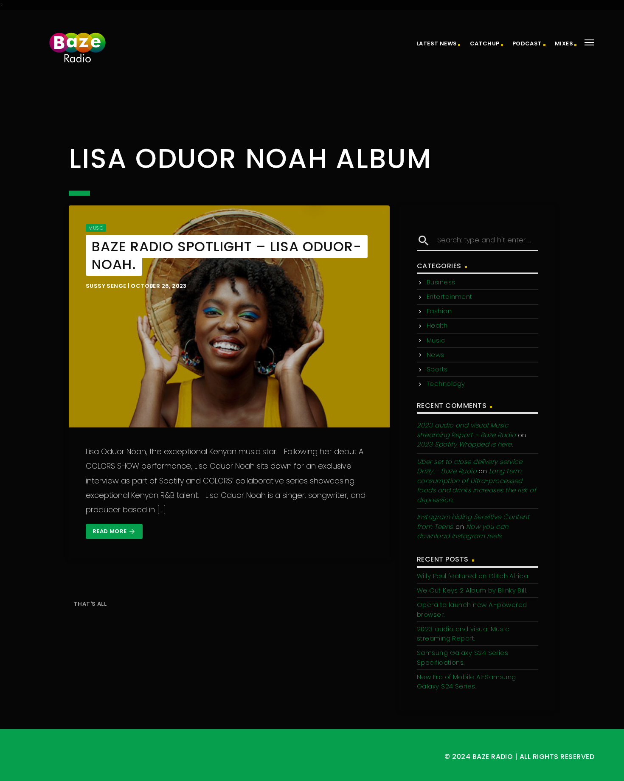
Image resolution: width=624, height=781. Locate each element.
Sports (437, 369)
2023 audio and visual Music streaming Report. (463, 633)
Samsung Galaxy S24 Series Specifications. (462, 657)
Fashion (439, 310)
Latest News (436, 43)
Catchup (485, 43)
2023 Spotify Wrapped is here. (465, 444)
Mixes (564, 43)
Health (437, 325)
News (435, 354)
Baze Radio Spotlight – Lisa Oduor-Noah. (227, 255)
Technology (446, 383)
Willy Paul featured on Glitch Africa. (473, 575)
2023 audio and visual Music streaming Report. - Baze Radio (466, 430)
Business (441, 282)
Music (95, 228)
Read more (114, 531)
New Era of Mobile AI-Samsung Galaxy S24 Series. (466, 681)
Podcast (527, 43)
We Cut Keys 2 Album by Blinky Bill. (472, 590)
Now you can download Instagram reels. (463, 531)
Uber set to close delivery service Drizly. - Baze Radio (469, 466)
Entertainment (449, 296)
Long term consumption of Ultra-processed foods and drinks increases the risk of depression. (476, 485)
